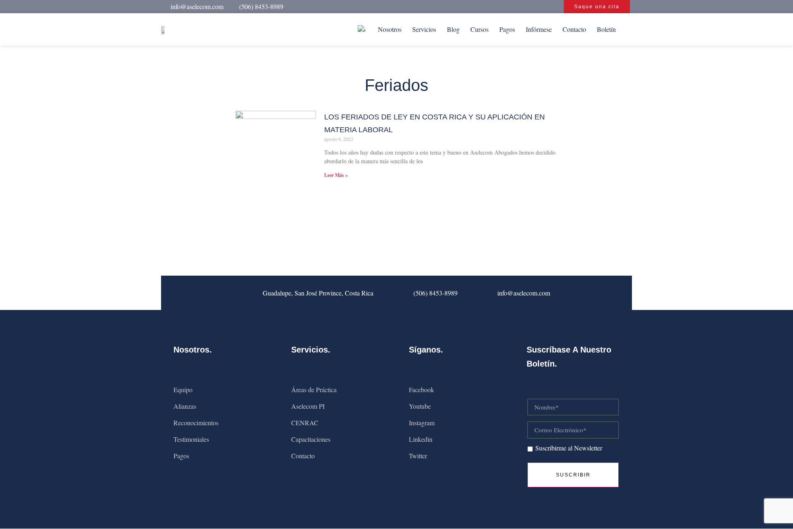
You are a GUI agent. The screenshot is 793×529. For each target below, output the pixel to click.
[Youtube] (476, 6)
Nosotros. (192, 349)
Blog (453, 29)
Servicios (424, 29)
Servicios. (310, 349)
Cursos (479, 29)
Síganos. (426, 349)
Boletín (606, 29)
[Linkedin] (506, 6)
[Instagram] (491, 6)
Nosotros (389, 29)
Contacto (574, 29)
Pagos (507, 29)
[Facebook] (461, 6)
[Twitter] (521, 6)
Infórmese (539, 29)
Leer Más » (336, 175)
